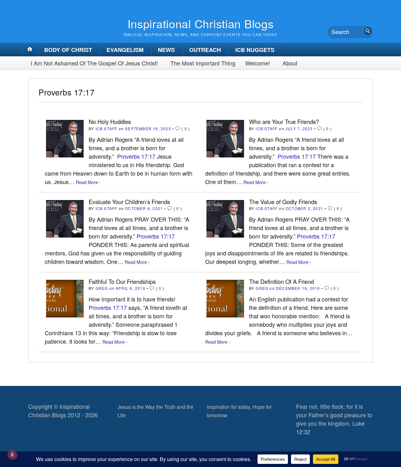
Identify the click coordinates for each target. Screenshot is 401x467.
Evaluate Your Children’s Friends (129, 202)
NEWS (166, 50)
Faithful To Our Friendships (122, 281)
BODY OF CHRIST (68, 50)
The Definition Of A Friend (281, 281)
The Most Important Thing (202, 63)
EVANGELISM (125, 50)
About (290, 63)
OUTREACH (205, 50)
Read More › (88, 182)
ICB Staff (106, 128)
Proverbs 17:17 (136, 156)
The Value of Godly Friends (283, 202)
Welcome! (257, 63)
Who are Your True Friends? (284, 121)
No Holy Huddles (110, 121)
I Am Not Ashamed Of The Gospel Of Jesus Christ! (94, 63)
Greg (102, 288)
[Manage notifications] (12, 455)
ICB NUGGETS (254, 50)
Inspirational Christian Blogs (201, 23)
